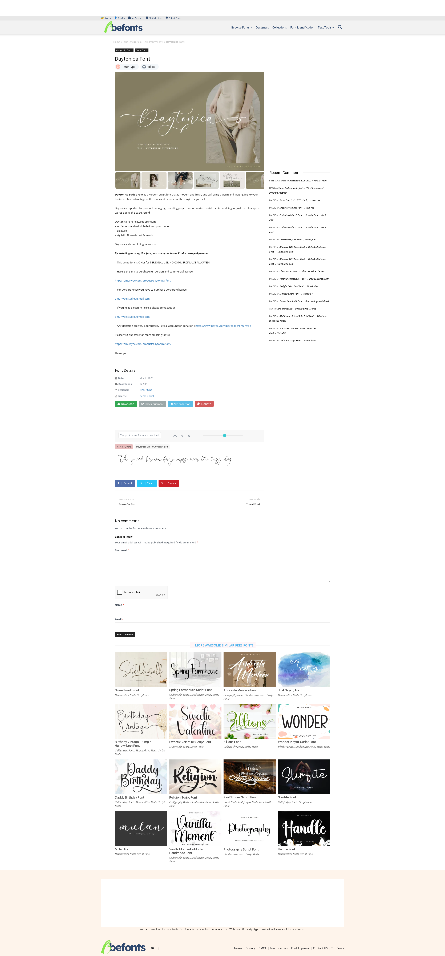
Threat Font (253, 504)
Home (116, 41)
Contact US (320, 948)
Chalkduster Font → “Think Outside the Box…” (303, 271)
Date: (121, 378)
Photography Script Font (241, 849)
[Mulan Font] (141, 828)
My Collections (155, 18)
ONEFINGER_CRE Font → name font (298, 239)
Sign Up (119, 18)
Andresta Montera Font (240, 690)
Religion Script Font (183, 797)
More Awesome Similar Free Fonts (224, 645)
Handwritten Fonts (125, 695)
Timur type (146, 390)
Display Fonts (285, 746)
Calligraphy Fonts (153, 41)
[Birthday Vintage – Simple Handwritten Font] (141, 721)
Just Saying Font (290, 690)
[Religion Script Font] (195, 776)
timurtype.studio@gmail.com (132, 298)
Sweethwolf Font (127, 690)
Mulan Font (123, 849)
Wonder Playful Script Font (297, 742)
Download (127, 404)
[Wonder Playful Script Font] (304, 721)
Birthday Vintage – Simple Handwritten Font (133, 743)
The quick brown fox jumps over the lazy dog (175, 459)
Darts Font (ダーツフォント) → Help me (300, 200)
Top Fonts (337, 948)
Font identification (302, 27)
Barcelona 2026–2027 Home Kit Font (308, 180)
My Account (137, 18)
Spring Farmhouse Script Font (190, 690)
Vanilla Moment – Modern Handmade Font (187, 851)
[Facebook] (159, 948)
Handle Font (286, 849)
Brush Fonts (230, 802)
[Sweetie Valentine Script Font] (195, 721)
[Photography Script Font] (250, 828)
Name (119, 605)
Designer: (123, 390)
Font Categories (132, 41)
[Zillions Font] (250, 721)
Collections (279, 27)
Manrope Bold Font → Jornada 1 (296, 293)
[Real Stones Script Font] (250, 776)
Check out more (154, 404)
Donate (206, 404)
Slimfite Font (287, 797)
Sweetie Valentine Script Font (190, 742)
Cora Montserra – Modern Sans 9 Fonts (296, 308)
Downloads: (125, 384)
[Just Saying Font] (304, 669)
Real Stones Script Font (240, 797)
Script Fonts (141, 50)
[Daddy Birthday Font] (141, 776)
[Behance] (152, 948)
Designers (262, 27)
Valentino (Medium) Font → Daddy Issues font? (304, 278)
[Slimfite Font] (304, 776)
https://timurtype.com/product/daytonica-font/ (143, 280)
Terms (238, 948)
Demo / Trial (147, 396)
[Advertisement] (295, 106)
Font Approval (300, 948)
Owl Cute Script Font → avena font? (298, 340)
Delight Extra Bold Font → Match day (299, 286)
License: (122, 396)
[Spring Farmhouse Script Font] (195, 669)
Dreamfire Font (127, 504)
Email (119, 619)
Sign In (106, 18)
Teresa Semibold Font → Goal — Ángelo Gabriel (304, 301)
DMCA (262, 948)
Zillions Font (232, 742)
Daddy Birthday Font (129, 797)
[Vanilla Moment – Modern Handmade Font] (195, 828)
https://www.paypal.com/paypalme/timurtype (223, 325)
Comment (122, 550)
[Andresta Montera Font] (250, 669)
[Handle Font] (304, 828)
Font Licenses (279, 948)
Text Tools (324, 27)
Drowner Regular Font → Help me (297, 207)
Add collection (181, 404)
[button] (340, 28)
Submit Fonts (175, 18)
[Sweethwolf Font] (141, 669)
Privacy (250, 948)
